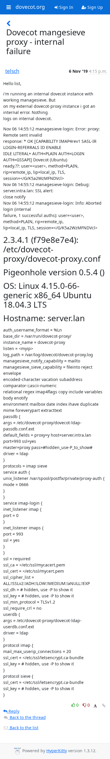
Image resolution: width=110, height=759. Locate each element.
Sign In (65, 7)
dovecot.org (30, 7)
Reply (13, 711)
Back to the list (23, 727)
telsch (12, 70)
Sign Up (94, 7)
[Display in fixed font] (95, 706)
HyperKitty (56, 750)
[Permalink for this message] (104, 706)
